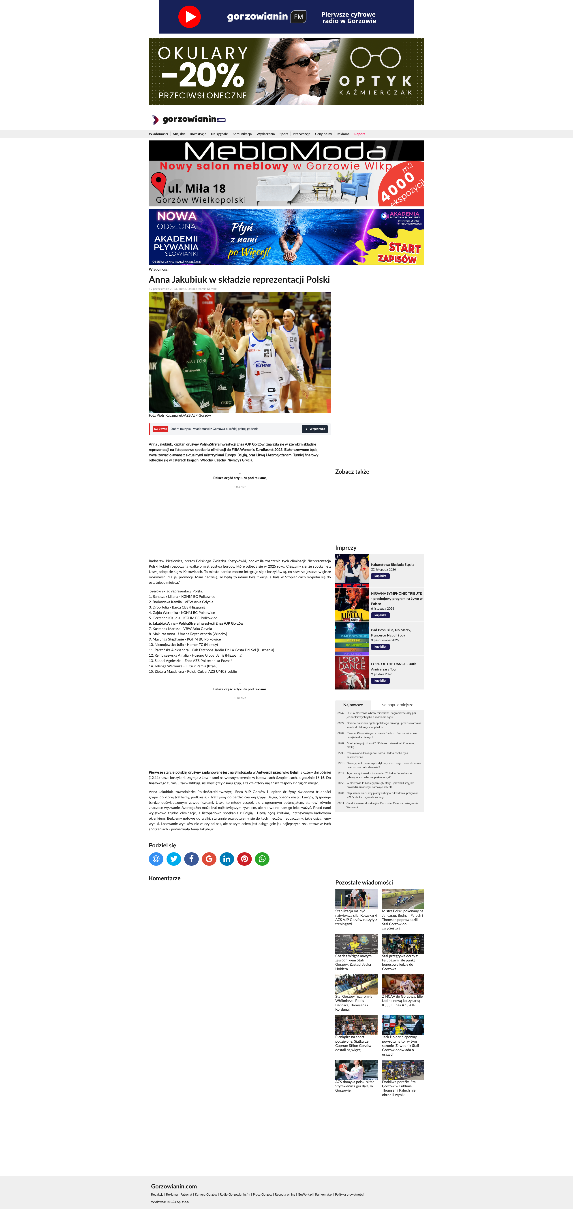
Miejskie (179, 134)
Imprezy (346, 548)
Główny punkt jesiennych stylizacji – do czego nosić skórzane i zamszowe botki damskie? (384, 765)
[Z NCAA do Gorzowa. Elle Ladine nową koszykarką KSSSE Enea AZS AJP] (403, 984)
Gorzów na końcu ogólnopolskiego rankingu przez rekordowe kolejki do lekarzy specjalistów (384, 725)
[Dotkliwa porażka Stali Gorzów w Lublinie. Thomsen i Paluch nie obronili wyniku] (403, 1069)
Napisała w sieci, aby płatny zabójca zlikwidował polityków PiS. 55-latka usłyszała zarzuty (382, 795)
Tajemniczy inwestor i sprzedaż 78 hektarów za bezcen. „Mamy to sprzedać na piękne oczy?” (380, 775)
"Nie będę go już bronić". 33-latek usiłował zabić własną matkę (381, 745)
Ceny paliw (323, 134)
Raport (359, 134)
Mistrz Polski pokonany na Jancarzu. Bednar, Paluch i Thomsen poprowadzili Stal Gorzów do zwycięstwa (402, 919)
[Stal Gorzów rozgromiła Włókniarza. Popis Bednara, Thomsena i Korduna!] (356, 984)
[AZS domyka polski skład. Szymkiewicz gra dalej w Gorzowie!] (356, 1069)
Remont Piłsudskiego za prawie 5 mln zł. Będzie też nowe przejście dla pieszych (382, 735)
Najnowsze (353, 705)
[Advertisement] (240, 524)
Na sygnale (219, 134)
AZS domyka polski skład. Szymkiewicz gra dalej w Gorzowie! (355, 1086)
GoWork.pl (305, 1194)
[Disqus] (240, 945)
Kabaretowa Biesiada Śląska (392, 564)
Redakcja (157, 1194)
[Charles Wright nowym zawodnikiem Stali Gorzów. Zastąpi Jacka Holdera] (356, 943)
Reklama (343, 134)
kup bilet (380, 576)
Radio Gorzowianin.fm (235, 1194)
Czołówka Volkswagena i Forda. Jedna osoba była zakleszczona (377, 755)
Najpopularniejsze (397, 705)
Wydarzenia (266, 134)
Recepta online (285, 1194)
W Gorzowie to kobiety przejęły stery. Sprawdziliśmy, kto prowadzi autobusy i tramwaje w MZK (380, 785)
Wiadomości (158, 134)
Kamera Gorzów (206, 1194)
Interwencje (301, 134)
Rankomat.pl (323, 1194)
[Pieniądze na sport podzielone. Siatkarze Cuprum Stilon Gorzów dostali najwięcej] (356, 1025)
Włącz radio (317, 429)
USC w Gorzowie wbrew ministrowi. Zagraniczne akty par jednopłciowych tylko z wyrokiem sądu (381, 715)
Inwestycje (198, 134)
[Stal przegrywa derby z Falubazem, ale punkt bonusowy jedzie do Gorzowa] (403, 943)
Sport (284, 134)
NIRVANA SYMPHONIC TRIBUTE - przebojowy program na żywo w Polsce (397, 599)
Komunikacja (242, 134)
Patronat (186, 1194)
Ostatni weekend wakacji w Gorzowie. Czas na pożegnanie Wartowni (382, 805)
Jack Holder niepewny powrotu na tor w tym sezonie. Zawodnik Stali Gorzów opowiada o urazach (400, 1045)
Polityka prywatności (349, 1194)
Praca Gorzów (262, 1194)
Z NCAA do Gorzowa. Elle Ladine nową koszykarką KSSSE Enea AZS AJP (402, 1001)
